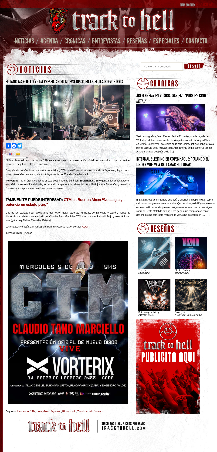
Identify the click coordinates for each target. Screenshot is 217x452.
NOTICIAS (24, 40)
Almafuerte (23, 411)
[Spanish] (18, 154)
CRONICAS (75, 40)
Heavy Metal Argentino (49, 411)
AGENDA (49, 40)
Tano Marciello (85, 411)
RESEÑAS (137, 40)
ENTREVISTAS (106, 40)
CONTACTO (196, 40)
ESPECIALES (166, 40)
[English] (11, 154)
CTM (32, 411)
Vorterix (99, 411)
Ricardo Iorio (69, 411)
